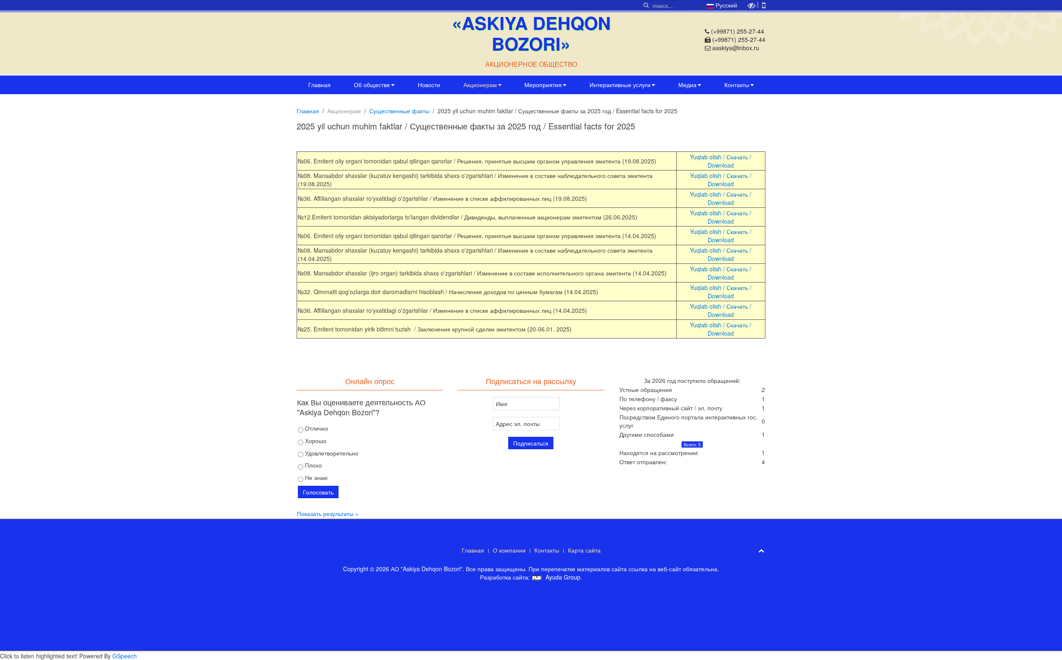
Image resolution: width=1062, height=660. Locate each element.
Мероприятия (543, 84)
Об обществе (372, 84)
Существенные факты (399, 111)
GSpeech (124, 656)
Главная (319, 84)
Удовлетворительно (330, 453)
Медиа (687, 84)
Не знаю (315, 477)
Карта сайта (584, 550)
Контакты (736, 84)
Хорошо (314, 440)
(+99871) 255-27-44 (737, 31)
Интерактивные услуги (619, 84)
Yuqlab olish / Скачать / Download (720, 161)
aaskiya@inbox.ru (735, 48)
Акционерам (480, 84)
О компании (509, 550)
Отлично (315, 428)
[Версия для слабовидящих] (751, 4)
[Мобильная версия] (763, 4)
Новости (429, 84)
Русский (725, 5)
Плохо (312, 465)
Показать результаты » (327, 513)
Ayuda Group (562, 577)
